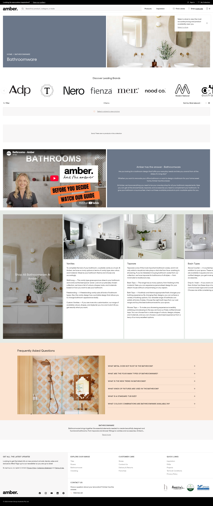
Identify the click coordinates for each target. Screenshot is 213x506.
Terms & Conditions (174, 471)
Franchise (122, 471)
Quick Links (172, 457)
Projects (170, 468)
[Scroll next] (208, 276)
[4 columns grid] (209, 103)
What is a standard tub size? (122, 396)
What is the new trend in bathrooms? (127, 381)
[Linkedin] (58, 493)
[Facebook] (40, 493)
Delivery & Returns (126, 468)
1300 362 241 (78, 493)
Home (9, 54)
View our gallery (39, 2)
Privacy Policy (31, 468)
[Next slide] (209, 90)
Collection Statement (44, 468)
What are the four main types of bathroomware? (133, 374)
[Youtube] (52, 493)
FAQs (169, 464)
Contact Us (123, 464)
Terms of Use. (59, 468)
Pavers (73, 464)
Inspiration (160, 9)
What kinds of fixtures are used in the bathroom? (133, 389)
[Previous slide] (4, 90)
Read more (106, 435)
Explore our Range (80, 457)
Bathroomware (76, 468)
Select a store (183, 27)
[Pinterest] (63, 493)
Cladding (74, 471)
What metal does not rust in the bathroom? (130, 366)
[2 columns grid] (206, 103)
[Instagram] (46, 493)
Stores (121, 461)
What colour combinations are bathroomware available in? (139, 404)
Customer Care (126, 457)
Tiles (72, 461)
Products (148, 9)
